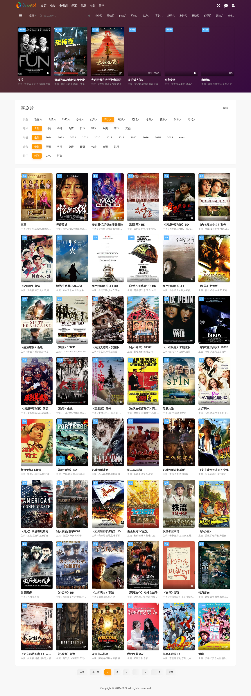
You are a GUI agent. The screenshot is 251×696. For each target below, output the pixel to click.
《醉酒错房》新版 (32, 347)
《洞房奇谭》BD (66, 469)
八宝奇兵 (167, 79)
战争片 (147, 15)
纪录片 (171, 15)
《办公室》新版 (66, 653)
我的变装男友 (135, 653)
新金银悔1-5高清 (31, 469)
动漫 (83, 5)
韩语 (93, 146)
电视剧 (63, 5)
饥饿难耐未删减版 (174, 469)
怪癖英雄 (61, 224)
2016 (146, 137)
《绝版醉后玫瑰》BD (176, 224)
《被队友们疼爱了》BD (141, 285)
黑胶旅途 (168, 408)
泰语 (105, 146)
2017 (134, 137)
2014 (170, 137)
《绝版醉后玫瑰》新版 (34, 408)
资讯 (101, 5)
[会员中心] (233, 5)
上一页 (95, 672)
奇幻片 (232, 15)
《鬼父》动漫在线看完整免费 (39, 531)
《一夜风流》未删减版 (176, 347)
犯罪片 (207, 15)
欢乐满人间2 (132, 79)
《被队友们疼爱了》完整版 (143, 408)
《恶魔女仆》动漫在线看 (142, 592)
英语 (71, 146)
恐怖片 (135, 15)
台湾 (71, 128)
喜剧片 (159, 15)
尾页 (171, 672)
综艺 (74, 5)
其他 (128, 128)
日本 (82, 128)
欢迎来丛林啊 (100, 653)
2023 (61, 137)
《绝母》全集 (64, 408)
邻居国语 (26, 592)
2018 (121, 137)
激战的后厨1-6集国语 (69, 285)
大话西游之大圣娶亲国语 (103, 79)
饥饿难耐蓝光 (100, 469)
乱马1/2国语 (134, 469)
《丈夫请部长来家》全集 (213, 469)
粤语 (59, 146)
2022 (73, 137)
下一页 (157, 672)
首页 (43, 5)
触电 (201, 653)
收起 (226, 108)
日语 (82, 146)
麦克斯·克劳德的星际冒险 (107, 224)
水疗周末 (203, 408)
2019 (109, 137)
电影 (53, 5)
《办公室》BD (65, 592)
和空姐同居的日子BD (105, 285)
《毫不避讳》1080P (139, 347)
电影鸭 (202, 79)
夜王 (23, 224)
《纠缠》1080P (65, 347)
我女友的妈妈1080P (68, 531)
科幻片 (123, 15)
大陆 (48, 128)
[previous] (19, 56)
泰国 (116, 128)
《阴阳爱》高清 (30, 285)
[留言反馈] (226, 5)
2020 (97, 137)
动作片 (98, 15)
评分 (59, 155)
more (182, 137)
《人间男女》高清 (103, 592)
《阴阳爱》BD (136, 224)
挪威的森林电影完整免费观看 (69, 79)
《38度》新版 (171, 592)
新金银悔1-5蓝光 (137, 531)
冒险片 (220, 15)
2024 (49, 137)
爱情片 (110, 15)
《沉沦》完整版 (208, 285)
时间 (37, 155)
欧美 (105, 128)
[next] (231, 56)
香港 (59, 128)
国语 (48, 146)
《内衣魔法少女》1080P (213, 347)
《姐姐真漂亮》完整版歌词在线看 (112, 347)
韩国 (93, 128)
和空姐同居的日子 (174, 285)
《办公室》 (205, 531)
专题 (92, 5)
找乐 (17, 79)
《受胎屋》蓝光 (101, 408)
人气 (48, 155)
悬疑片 (195, 15)
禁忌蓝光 (203, 592)
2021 (85, 137)
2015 (158, 137)
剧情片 (183, 15)
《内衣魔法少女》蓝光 (212, 224)
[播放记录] (218, 5)
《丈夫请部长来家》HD (106, 531)
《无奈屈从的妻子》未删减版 (39, 653)
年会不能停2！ (172, 653)
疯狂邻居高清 (171, 531)
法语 (116, 146)
